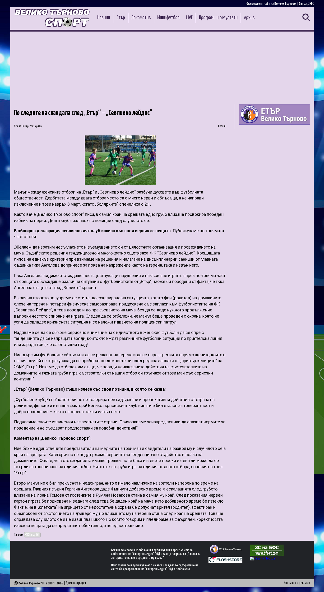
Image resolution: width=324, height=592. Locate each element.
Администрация (76, 583)
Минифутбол (168, 17)
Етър (121, 17)
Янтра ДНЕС (306, 3)
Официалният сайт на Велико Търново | (272, 3)
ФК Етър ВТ (32, 534)
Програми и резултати (218, 17)
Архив (249, 17)
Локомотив (141, 17)
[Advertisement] (162, 67)
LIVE (189, 17)
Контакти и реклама (297, 583)
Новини (103, 17)
